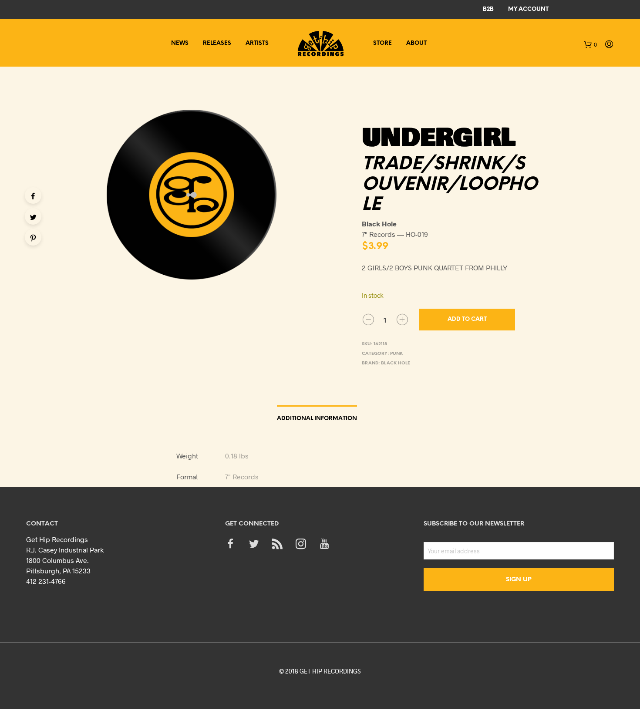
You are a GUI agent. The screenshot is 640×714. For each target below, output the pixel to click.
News (180, 43)
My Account (528, 9)
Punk (396, 353)
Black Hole (395, 363)
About (416, 43)
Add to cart (467, 319)
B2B (488, 9)
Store (382, 43)
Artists (257, 43)
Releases (217, 43)
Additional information (317, 418)
